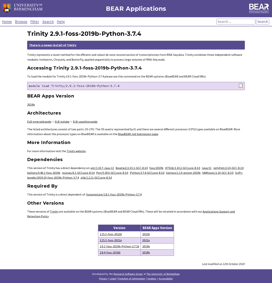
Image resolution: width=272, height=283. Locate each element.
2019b (31, 104)
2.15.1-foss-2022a (111, 240)
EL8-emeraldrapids (39, 121)
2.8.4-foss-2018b (110, 252)
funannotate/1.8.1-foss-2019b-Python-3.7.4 (114, 194)
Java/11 (206, 168)
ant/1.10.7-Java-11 (102, 168)
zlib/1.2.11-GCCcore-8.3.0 (96, 177)
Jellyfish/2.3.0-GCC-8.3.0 (228, 168)
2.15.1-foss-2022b (111, 234)
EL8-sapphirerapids (85, 121)
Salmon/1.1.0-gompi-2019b (183, 173)
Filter (34, 21)
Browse (21, 21)
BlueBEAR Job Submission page (138, 134)
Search (48, 21)
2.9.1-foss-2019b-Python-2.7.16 (119, 246)
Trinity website (76, 151)
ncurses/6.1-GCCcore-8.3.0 (78, 173)
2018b (146, 252)
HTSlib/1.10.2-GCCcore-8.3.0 (182, 168)
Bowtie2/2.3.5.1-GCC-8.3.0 (132, 168)
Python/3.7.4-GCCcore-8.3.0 (147, 173)
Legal (113, 278)
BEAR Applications (136, 8)
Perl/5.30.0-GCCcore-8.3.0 (112, 173)
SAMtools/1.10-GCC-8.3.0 (218, 173)
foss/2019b (156, 168)
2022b (146, 234)
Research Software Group (128, 274)
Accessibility (166, 278)
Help (61, 21)
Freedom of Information (131, 278)
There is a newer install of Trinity (52, 45)
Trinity (54, 211)
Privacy (103, 278)
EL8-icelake (62, 121)
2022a (146, 240)
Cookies (151, 278)
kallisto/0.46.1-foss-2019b (43, 173)
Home (7, 21)
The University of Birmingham (163, 274)
